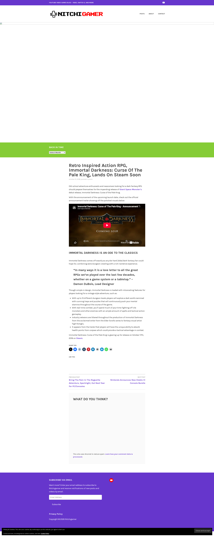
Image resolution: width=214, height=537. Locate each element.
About (151, 14)
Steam (79, 338)
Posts (142, 14)
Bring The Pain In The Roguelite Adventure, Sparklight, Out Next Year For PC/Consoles (87, 382)
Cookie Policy (45, 533)
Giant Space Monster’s (131, 189)
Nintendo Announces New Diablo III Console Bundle (127, 380)
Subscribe (56, 504)
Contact (161, 14)
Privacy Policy (56, 514)
